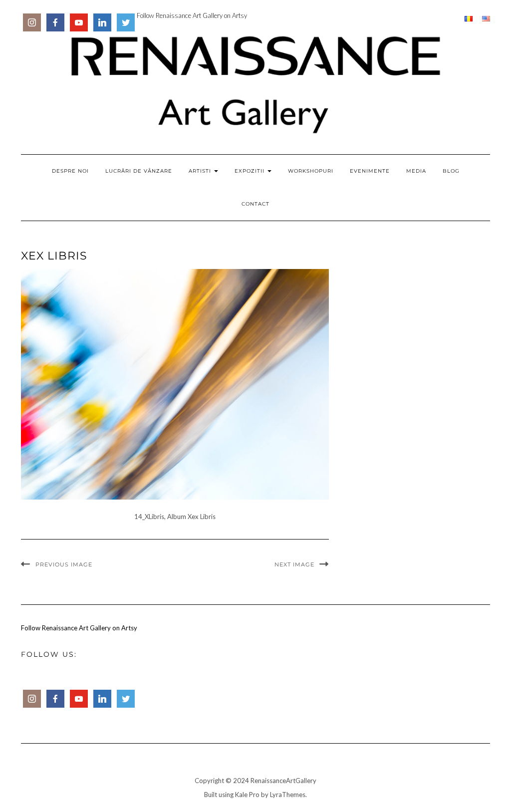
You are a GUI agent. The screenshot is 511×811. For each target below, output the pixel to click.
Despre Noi (70, 171)
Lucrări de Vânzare (138, 171)
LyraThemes (287, 795)
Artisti (201, 171)
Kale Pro (247, 795)
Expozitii (250, 171)
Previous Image (63, 564)
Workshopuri (310, 171)
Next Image (294, 564)
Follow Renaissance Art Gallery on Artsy (192, 15)
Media (416, 171)
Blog (451, 171)
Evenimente (370, 171)
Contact (255, 204)
